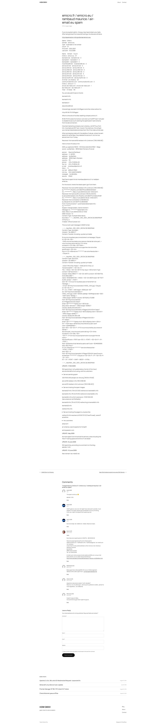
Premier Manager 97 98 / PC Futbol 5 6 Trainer (54, 689)
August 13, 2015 (123, 693)
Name (63, 633)
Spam (71, 26)
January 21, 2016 (70, 578)
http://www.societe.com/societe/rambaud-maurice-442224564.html (85, 558)
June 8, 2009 (69, 490)
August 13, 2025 (123, 680)
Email (63, 639)
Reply (68, 500)
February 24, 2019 (70, 593)
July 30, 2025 (123, 684)
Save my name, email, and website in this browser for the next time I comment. (79, 651)
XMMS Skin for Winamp (47, 472)
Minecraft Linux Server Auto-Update (51, 685)
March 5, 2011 (69, 531)
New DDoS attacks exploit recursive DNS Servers (112, 472)
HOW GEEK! (43, 2)
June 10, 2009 (69, 519)
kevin (67, 26)
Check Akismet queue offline (49, 693)
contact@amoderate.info (90, 571)
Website (63, 645)
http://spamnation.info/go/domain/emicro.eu (76, 37)
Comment (64, 616)
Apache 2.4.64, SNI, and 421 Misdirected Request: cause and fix (60, 680)
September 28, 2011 (70, 565)
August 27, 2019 (123, 689)
